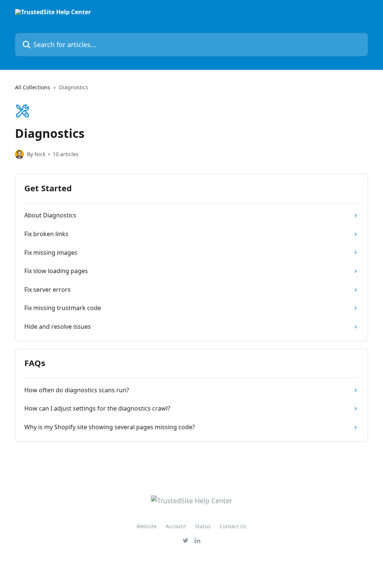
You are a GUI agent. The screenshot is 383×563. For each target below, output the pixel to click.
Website (147, 526)
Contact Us (233, 526)
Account (176, 526)
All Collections (32, 87)
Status (203, 526)
